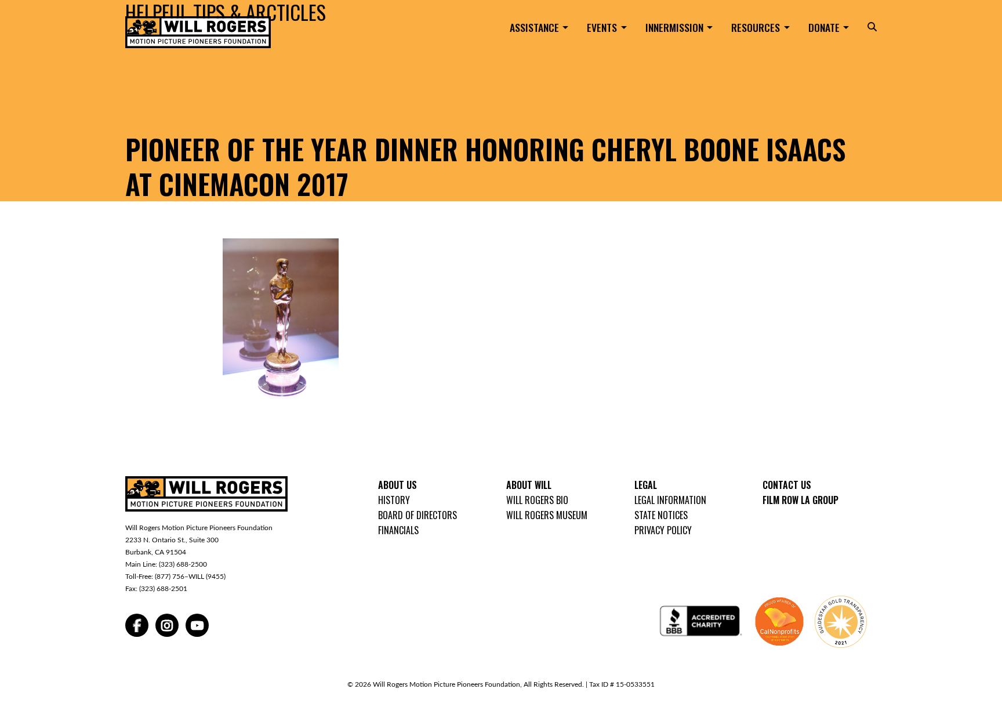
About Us (397, 485)
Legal (645, 485)
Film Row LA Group (800, 500)
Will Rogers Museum (546, 515)
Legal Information (670, 500)
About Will (528, 485)
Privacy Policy (663, 530)
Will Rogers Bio (537, 500)
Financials (398, 530)
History (394, 500)
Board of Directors (417, 515)
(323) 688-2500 (183, 564)
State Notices (661, 515)
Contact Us (787, 485)
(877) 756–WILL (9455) (190, 576)
